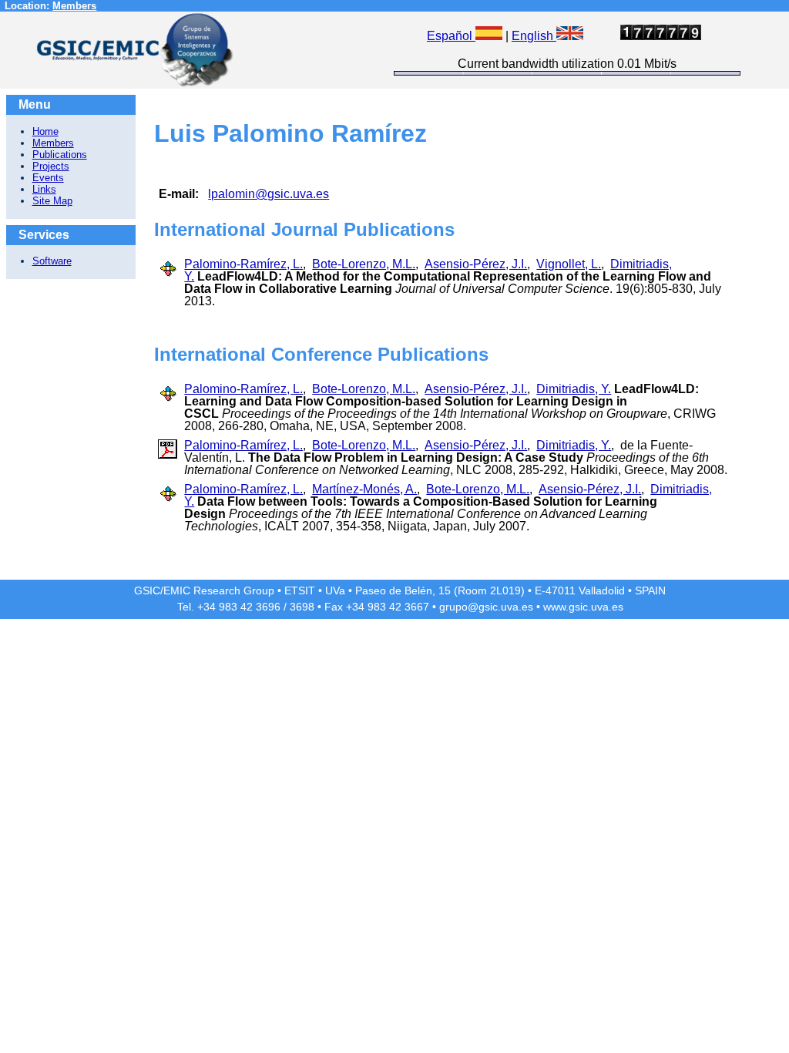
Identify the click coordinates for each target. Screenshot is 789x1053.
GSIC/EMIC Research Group (204, 590)
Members (74, 6)
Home (45, 131)
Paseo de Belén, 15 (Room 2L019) (440, 590)
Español (451, 35)
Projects (50, 166)
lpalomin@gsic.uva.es (268, 193)
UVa (335, 590)
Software (52, 261)
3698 (302, 607)
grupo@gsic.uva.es (486, 607)
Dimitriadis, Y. (573, 388)
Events (48, 177)
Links (44, 189)
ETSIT (299, 590)
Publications (59, 154)
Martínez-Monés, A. (364, 489)
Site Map (52, 201)
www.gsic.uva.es (583, 607)
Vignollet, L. (568, 264)
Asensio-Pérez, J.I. (476, 264)
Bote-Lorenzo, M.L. (363, 264)
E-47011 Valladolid (580, 590)
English (534, 35)
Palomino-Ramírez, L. (243, 264)
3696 (268, 607)
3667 (417, 607)
